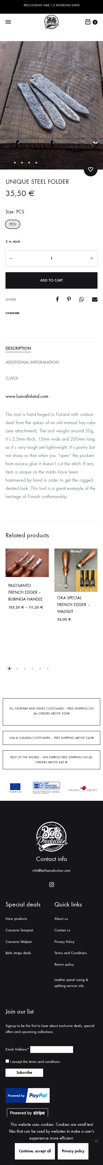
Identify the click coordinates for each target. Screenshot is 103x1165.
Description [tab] (18, 348)
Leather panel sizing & (71, 979)
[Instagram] (51, 884)
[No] (96, 1141)
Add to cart (51, 280)
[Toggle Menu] (8, 22)
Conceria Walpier (18, 941)
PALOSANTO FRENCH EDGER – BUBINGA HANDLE (25, 592)
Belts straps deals (18, 953)
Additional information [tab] (32, 362)
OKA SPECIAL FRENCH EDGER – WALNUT (73, 604)
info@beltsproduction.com (51, 870)
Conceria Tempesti (19, 930)
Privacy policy (73, 1151)
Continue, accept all (35, 1151)
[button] (12, 224)
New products (16, 918)
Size (14, 212)
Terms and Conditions (70, 953)
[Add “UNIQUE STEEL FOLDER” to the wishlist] (91, 169)
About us (61, 918)
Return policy (64, 964)
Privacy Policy (64, 941)
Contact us (62, 930)
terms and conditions (44, 1061)
